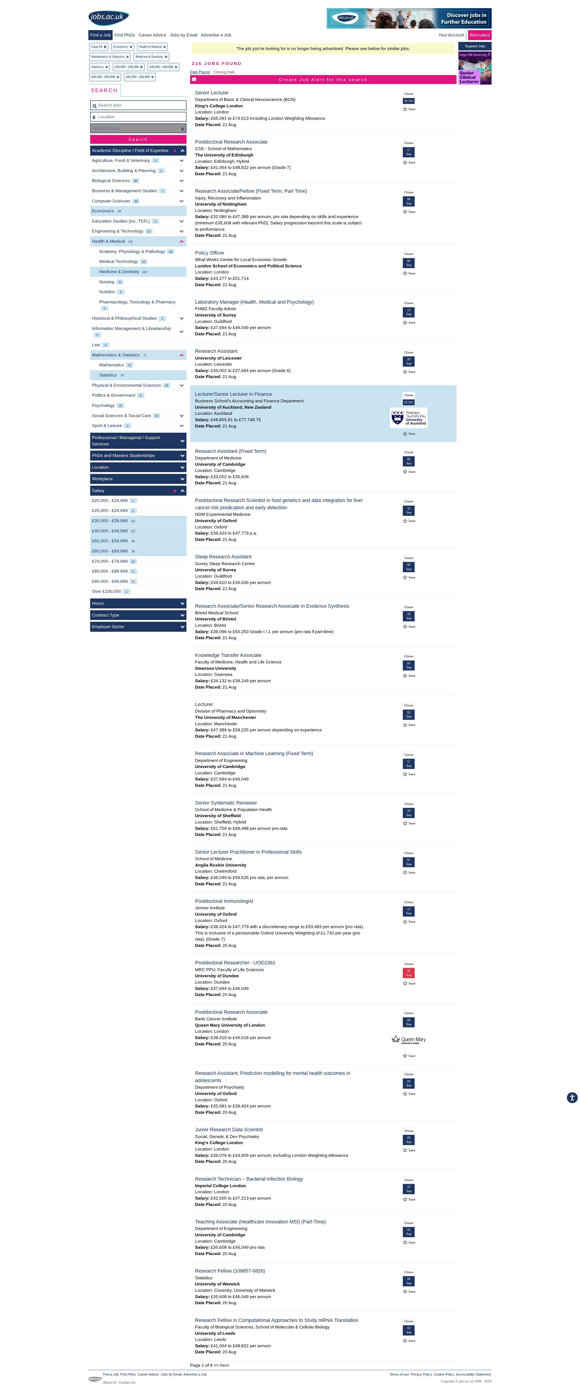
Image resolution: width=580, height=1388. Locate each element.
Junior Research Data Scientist (229, 1129)
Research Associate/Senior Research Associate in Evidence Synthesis (272, 606)
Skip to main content (21, 4)
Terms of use (399, 1374)
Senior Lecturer (212, 93)
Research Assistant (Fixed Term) (230, 451)
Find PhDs (124, 35)
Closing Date (224, 72)
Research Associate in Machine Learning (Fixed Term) (254, 753)
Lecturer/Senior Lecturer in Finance (233, 394)
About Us (110, 1382)
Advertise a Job (216, 35)
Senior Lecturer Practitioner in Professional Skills (248, 852)
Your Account (451, 35)
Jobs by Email (183, 35)
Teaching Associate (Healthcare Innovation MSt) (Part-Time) (260, 1222)
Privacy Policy (421, 1374)
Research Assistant (216, 351)
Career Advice (152, 35)
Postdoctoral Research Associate (231, 142)
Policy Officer (209, 253)
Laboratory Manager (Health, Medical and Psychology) (254, 302)
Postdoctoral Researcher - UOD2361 (235, 962)
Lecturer (204, 704)
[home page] (108, 19)
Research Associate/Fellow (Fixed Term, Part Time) (251, 191)
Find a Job (100, 35)
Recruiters (480, 35)
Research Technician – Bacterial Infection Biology (249, 1179)
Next (224, 1365)
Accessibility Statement (473, 1374)
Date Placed (200, 72)
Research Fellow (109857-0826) (230, 1271)
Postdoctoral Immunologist (224, 901)
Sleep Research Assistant (223, 557)
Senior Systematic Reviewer (226, 803)
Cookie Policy (444, 1374)
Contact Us (127, 1382)
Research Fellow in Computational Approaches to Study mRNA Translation (276, 1320)
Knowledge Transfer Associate (228, 655)
